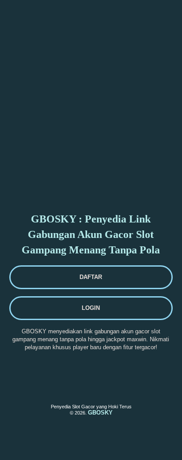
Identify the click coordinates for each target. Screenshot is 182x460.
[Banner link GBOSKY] (40, 20)
